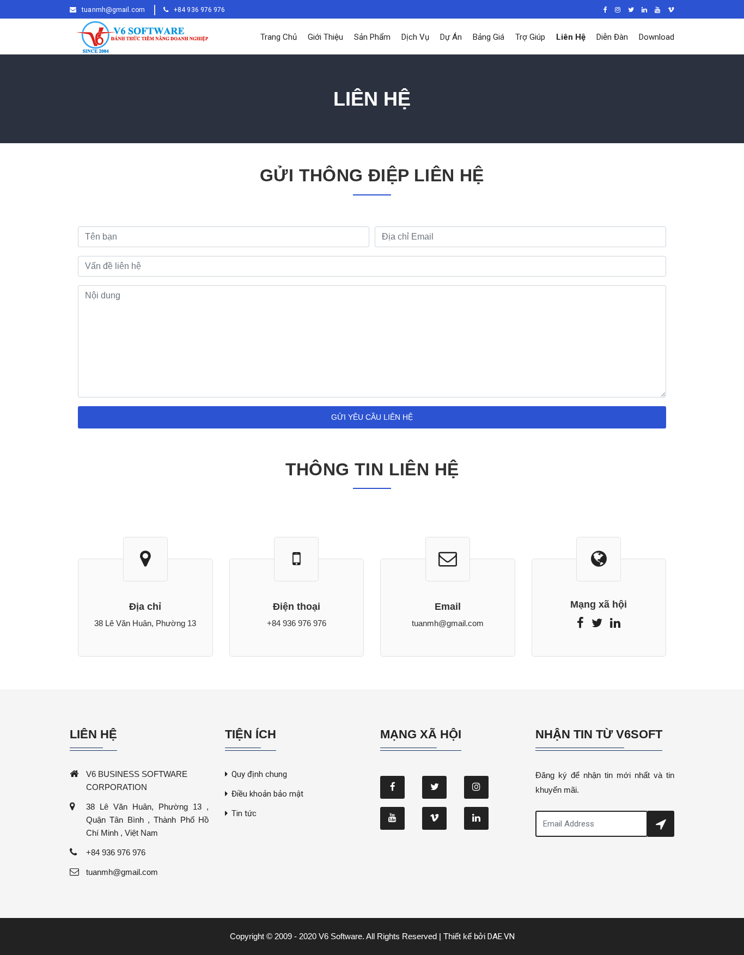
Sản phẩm (372, 37)
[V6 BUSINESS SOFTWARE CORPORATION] (139, 37)
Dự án (451, 37)
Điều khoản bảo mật (267, 794)
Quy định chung (259, 774)
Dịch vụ (415, 37)
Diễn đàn (612, 37)
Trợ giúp (530, 37)
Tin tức (244, 813)
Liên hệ (571, 37)
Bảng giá (488, 37)
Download (656, 37)
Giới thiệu (325, 37)
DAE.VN (501, 936)
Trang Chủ (278, 37)
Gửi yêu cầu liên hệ (372, 417)
